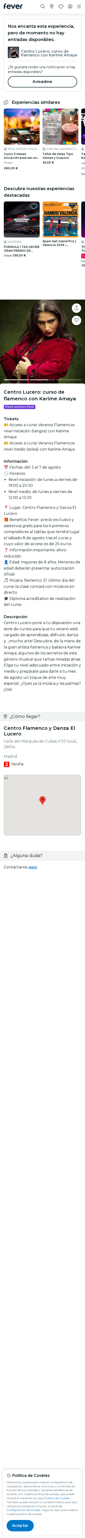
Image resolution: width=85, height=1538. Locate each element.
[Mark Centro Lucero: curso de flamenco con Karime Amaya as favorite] (76, 320)
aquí (33, 867)
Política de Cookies (57, 1498)
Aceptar (20, 1525)
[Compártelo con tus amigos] (76, 308)
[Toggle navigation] (79, 7)
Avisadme (42, 81)
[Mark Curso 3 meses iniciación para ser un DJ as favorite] (34, 113)
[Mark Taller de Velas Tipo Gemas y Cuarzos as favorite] (72, 113)
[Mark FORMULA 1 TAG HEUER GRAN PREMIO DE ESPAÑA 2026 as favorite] (34, 206)
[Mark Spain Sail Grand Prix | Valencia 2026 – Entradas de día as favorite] (72, 206)
